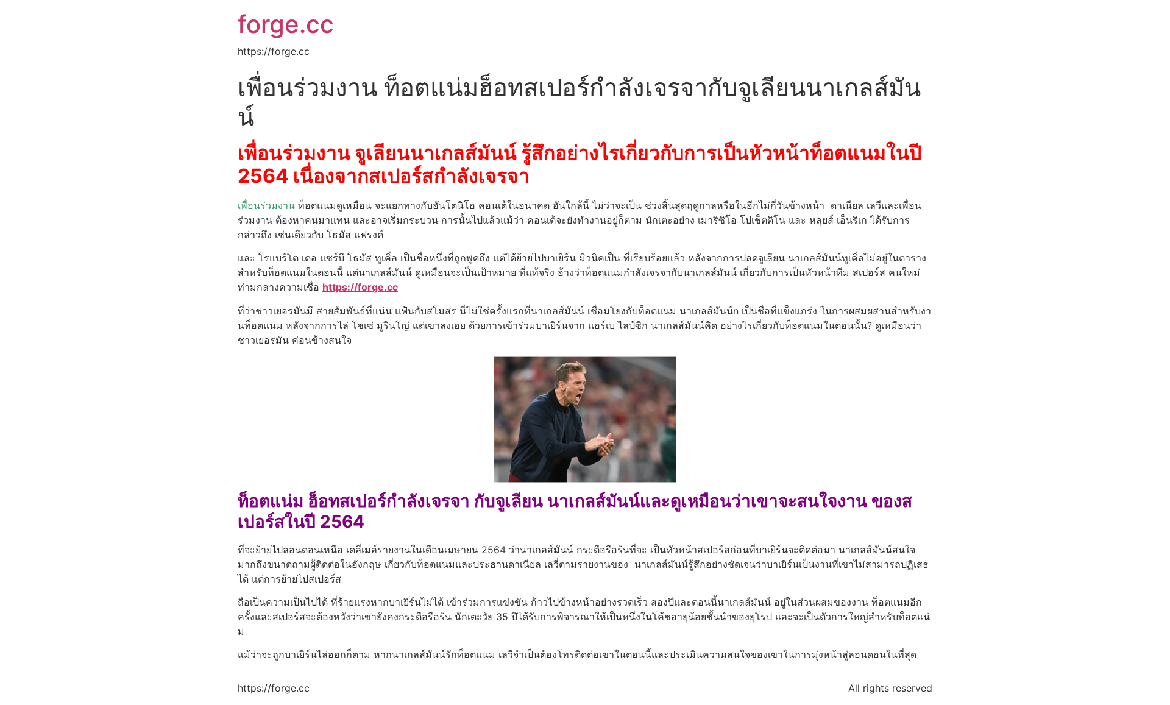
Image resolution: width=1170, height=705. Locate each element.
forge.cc (286, 24)
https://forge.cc (360, 287)
